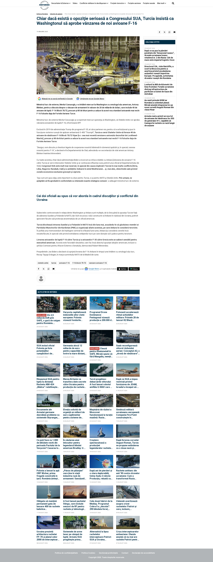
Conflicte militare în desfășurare (93, 3)
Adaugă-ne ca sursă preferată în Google (57, 99)
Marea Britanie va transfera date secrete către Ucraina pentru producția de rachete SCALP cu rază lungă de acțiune (74, 383)
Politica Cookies (88, 553)
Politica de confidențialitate (66, 553)
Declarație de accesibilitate (143, 553)
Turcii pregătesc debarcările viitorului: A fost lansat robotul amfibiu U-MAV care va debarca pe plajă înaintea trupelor (101, 383)
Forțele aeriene (134, 3)
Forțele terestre (117, 3)
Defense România (42, 14)
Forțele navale (149, 3)
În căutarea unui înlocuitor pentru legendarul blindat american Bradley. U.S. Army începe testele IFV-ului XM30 (74, 444)
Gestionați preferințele (108, 553)
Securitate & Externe (60, 3)
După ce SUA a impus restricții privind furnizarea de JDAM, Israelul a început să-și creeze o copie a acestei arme (127, 383)
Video (75, 3)
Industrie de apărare (56, 14)
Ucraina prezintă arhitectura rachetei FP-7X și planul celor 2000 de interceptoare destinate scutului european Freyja (48, 535)
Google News (94, 269)
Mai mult (161, 3)
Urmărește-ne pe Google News (92, 99)
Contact (125, 553)
